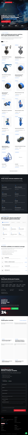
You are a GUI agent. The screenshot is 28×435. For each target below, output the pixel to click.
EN (26, 0)
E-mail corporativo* (5, 390)
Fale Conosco (20, 0)
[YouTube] (6, 421)
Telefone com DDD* (4, 393)
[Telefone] (1, 0)
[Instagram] (3, 421)
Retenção (16, 419)
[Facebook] (4, 421)
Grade (2, 41)
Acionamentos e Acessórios (18, 422)
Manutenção (2, 429)
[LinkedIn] (1, 421)
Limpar (4, 238)
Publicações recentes (3, 430)
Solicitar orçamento (5, 21)
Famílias (4, 41)
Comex (2, 428)
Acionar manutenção (5, 308)
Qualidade (2, 427)
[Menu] (13, 2)
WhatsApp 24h (15, 308)
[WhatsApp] (2, 0)
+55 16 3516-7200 (16, 426)
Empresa (2, 426)
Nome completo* (4, 384)
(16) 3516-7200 (4, 0)
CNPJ (7, 396)
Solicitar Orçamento (8, 2)
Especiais (16, 421)
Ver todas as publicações (23, 320)
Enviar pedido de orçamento (19, 410)
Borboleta (16, 418)
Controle (15, 420)
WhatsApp (16, 427)
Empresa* (3, 387)
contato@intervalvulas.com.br (18, 428)
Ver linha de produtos (15, 21)
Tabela (6, 41)
